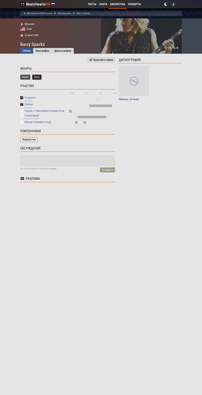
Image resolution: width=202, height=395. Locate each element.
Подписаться (29, 139)
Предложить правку (103, 60)
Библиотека (117, 4)
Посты (92, 4)
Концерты (134, 4)
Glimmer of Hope (129, 99)
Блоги (103, 4)
